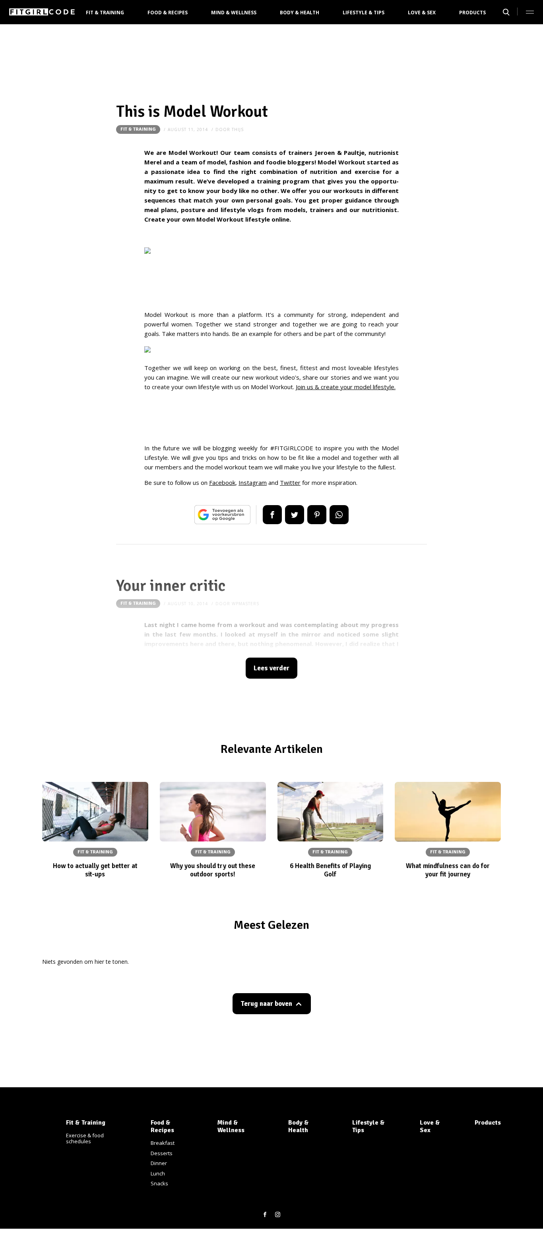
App (339, 514)
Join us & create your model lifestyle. (346, 387)
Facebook (222, 482)
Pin (316, 514)
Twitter (290, 482)
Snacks (159, 1183)
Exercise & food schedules (85, 1138)
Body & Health (299, 12)
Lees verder (271, 668)
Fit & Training (105, 12)
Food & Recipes (167, 12)
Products (472, 12)
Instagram (253, 482)
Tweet (294, 514)
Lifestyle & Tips (363, 12)
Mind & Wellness (233, 12)
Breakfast (163, 1142)
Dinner (159, 1163)
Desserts (162, 1153)
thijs (238, 129)
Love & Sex (422, 12)
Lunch (158, 1173)
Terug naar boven (266, 1004)
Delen (272, 514)
